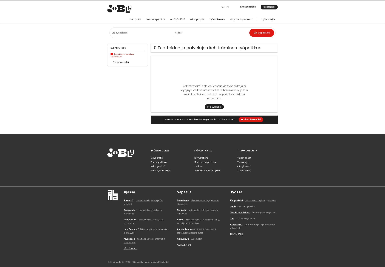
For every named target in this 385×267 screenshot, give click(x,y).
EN (223, 6)
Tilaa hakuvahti (252, 119)
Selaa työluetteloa (160, 170)
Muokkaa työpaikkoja (205, 162)
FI (228, 7)
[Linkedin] (119, 163)
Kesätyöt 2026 (177, 19)
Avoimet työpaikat (155, 19)
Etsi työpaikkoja (159, 162)
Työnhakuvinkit (217, 19)
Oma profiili (135, 19)
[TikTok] (124, 163)
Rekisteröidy (269, 6)
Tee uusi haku (214, 106)
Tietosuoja (242, 162)
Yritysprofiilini (201, 157)
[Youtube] (129, 163)
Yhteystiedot (244, 170)
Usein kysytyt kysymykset (207, 170)
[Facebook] (109, 163)
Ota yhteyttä (244, 166)
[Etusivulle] (119, 9)
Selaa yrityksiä (197, 19)
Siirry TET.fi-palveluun (241, 19)
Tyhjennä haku (121, 62)
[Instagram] (114, 163)
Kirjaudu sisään (248, 6)
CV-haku (198, 166)
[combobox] (142, 32)
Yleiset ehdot (244, 157)
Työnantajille (268, 19)
